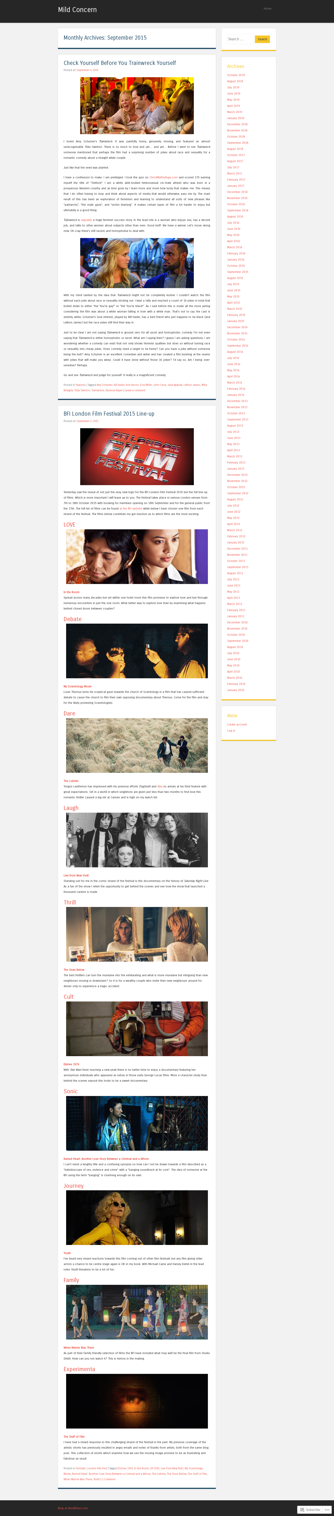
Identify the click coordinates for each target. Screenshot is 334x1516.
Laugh (71, 808)
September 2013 (237, 419)
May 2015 (233, 296)
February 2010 (236, 684)
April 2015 (233, 302)
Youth (67, 1253)
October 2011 (236, 561)
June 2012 (233, 511)
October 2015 (236, 265)
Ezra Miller (146, 385)
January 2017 (235, 185)
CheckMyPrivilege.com (164, 177)
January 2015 (235, 321)
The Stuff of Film (74, 1436)
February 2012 (236, 536)
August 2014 (235, 351)
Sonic (71, 1091)
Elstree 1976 (71, 1064)
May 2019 (233, 99)
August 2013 (235, 425)
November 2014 (237, 333)
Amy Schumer (104, 385)
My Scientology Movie (78, 686)
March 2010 (234, 677)
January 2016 (235, 259)
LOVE (70, 524)
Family (71, 1280)
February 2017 (236, 179)
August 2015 (235, 278)
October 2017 (236, 155)
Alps (159, 786)
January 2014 (235, 395)
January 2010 (235, 690)
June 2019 (233, 93)
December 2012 (237, 474)
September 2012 (237, 493)
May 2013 (233, 444)
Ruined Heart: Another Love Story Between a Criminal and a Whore (106, 1158)
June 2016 (233, 228)
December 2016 (237, 192)
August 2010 (235, 647)
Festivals (81, 1468)
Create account (237, 724)
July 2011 (233, 579)
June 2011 (233, 585)
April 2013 (233, 450)
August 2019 (235, 81)
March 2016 (234, 247)
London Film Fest (97, 1468)
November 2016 (237, 198)
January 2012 (235, 542)
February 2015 (236, 315)
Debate (73, 619)
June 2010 (233, 659)
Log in (231, 730)
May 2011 (233, 591)
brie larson (132, 385)
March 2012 (234, 530)
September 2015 (237, 272)
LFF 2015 (155, 1468)
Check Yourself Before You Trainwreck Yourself (120, 63)
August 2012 (235, 499)
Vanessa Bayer (114, 390)
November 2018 (237, 130)
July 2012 (233, 505)
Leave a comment (135, 390)
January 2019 (235, 118)
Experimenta (79, 1369)
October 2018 (236, 136)
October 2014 (236, 339)
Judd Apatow (174, 385)
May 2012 (233, 518)
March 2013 (234, 456)
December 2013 (237, 401)
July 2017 (233, 167)
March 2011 (234, 604)
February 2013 (236, 462)
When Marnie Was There (79, 1347)
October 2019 (236, 75)
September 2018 (237, 142)
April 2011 (233, 597)
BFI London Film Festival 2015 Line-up (109, 414)
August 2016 (235, 216)
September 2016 (237, 210)
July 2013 (233, 431)
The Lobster (71, 781)
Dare (69, 713)
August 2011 (235, 573)
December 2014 (237, 327)
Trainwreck (98, 390)
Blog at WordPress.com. (73, 1508)
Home (268, 8)
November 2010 (237, 628)
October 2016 (236, 204)
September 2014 (237, 345)
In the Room (72, 592)
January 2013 (235, 468)
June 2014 (233, 364)
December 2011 (237, 548)
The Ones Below (74, 969)
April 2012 (233, 524)
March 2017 (234, 173)
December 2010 (237, 622)
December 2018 (237, 124)
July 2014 (233, 358)
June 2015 (233, 290)
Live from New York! (76, 875)
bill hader (119, 385)
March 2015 (234, 308)
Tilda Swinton (82, 390)
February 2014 (236, 388)
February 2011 (236, 610)
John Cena (159, 385)
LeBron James (192, 385)
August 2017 (235, 161)
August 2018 (235, 149)
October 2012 (236, 487)
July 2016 (233, 222)
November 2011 (237, 554)
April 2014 (233, 376)
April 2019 (233, 106)
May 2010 (233, 665)
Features (81, 385)
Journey (74, 1185)
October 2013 (236, 413)
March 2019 (234, 112)
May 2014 (233, 370)
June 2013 (233, 438)
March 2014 (234, 382)
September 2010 (237, 641)
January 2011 (235, 616)
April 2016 (233, 241)
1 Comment (108, 1479)
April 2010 (233, 671)
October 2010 (236, 634)
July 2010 (233, 653)
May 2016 (233, 235)
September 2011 (237, 567)
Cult (69, 996)
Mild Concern (77, 10)
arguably (86, 220)
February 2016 (236, 253)
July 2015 (233, 284)
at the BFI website (131, 508)
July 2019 (233, 87)
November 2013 (237, 407)
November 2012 (237, 481)
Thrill (70, 902)
